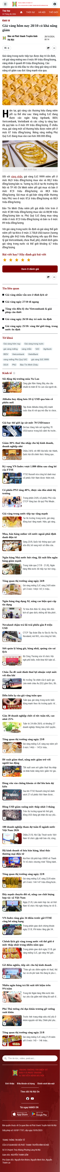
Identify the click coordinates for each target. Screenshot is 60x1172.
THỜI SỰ (30, 12)
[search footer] (5, 1058)
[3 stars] (16, 260)
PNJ (14, 365)
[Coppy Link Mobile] (54, 48)
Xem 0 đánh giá (30, 269)
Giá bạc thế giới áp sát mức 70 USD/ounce (26, 422)
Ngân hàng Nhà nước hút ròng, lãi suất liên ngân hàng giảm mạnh (30, 559)
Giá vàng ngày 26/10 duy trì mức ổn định (28, 319)
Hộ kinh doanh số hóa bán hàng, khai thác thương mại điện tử (26, 852)
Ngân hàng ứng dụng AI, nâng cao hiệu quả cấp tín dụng (29, 603)
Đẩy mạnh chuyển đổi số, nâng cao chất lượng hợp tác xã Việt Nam (28, 896)
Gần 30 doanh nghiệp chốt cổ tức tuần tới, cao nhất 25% (28, 717)
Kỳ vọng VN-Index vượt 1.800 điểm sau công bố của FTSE (29, 468)
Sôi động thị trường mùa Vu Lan (20, 378)
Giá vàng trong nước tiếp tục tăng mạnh (25, 513)
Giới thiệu (9, 1083)
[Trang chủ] (21, 12)
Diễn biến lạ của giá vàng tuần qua (22, 695)
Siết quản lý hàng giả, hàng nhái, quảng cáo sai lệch (28, 650)
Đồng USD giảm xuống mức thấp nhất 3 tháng (28, 806)
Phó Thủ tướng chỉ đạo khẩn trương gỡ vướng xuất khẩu (28, 1010)
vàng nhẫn (16, 176)
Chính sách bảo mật (46, 1083)
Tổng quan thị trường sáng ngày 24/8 (23, 580)
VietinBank (33, 354)
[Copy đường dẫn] (54, 48)
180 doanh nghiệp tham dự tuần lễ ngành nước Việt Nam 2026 (28, 828)
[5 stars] (28, 260)
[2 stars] (10, 260)
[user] (55, 4)
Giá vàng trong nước (34, 344)
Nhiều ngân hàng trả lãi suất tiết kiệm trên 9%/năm (26, 987)
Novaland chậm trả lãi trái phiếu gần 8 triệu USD (27, 626)
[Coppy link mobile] (54, 277)
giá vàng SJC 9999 (40, 359)
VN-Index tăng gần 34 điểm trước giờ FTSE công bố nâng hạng (27, 919)
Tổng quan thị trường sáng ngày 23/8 (23, 739)
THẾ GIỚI (53, 12)
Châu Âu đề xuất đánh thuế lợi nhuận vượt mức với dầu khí (29, 674)
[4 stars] (22, 260)
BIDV (5, 354)
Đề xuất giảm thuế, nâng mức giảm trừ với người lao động (26, 761)
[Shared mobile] (48, 277)
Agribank (47, 349)
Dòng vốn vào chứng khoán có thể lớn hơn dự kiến (28, 785)
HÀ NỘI (41, 12)
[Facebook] (27, 1099)
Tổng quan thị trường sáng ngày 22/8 (23, 874)
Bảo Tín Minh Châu (29, 365)
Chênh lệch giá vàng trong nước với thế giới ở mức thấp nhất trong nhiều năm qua (28, 943)
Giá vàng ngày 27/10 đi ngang (22, 301)
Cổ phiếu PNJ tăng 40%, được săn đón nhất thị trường (29, 492)
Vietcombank (18, 354)
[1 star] (4, 260)
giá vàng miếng (10, 349)
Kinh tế (6, 20)
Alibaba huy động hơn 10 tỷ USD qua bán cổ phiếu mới (27, 401)
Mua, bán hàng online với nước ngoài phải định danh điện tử (29, 535)
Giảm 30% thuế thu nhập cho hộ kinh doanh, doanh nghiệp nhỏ (28, 444)
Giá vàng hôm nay (11, 344)
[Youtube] (32, 1099)
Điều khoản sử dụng (26, 1083)
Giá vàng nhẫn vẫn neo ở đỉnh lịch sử (26, 294)
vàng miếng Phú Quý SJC (15, 359)
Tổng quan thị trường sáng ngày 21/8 (23, 1032)
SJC (37, 349)
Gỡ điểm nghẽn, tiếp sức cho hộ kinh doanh (27, 965)
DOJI (5, 365)
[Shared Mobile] (48, 48)
